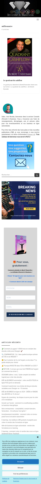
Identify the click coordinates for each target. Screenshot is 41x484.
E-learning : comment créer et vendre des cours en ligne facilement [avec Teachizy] (20, 432)
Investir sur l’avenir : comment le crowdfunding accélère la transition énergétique (20, 404)
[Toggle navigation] (38, 19)
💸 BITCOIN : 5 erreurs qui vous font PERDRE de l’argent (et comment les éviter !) (20, 370)
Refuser (20, 468)
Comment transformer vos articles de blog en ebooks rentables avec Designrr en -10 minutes (19, 387)
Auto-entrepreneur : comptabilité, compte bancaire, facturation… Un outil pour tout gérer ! (19, 410)
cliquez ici (31, 134)
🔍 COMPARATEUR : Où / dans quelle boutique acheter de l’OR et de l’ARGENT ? (20, 356)
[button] (38, 437)
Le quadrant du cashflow (12, 80)
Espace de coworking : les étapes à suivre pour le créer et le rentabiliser (20, 398)
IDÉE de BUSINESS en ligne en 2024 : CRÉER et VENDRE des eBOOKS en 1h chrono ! (20, 393)
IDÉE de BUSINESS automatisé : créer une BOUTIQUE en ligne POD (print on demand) (20, 381)
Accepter (20, 462)
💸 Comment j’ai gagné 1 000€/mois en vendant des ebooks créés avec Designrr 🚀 (19, 350)
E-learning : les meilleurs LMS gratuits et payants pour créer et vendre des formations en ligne (19, 421)
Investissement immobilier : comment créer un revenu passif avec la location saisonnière (19, 415)
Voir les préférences (20, 474)
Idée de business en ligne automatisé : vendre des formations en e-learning (18, 427)
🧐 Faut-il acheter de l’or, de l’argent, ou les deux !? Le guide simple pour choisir (19, 361)
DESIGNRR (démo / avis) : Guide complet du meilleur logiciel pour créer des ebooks (19, 376)
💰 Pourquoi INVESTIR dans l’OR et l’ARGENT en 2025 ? (20, 366)
